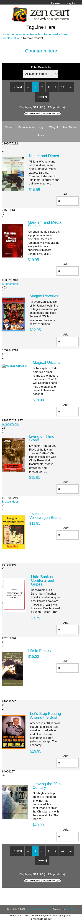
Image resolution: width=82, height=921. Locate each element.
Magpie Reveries (44, 296)
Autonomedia (10, 283)
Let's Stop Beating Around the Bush (45, 715)
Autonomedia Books (56, 34)
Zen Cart (70, 909)
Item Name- (70, 127)
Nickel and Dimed (44, 156)
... (28, 87)
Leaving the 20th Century (47, 786)
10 (62, 87)
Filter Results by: (41, 67)
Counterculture (10, 38)
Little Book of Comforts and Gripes (42, 580)
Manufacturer (26, 127)
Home (55, 3)
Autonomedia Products (26, 34)
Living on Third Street (41, 438)
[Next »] (42, 96)
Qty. (41, 127)
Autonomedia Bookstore (38, 909)
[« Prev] (17, 87)
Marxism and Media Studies (44, 224)
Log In (70, 3)
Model (9, 127)
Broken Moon (10, 501)
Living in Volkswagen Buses (45, 516)
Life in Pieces (39, 650)
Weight (53, 127)
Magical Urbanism (48, 362)
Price (41, 135)
